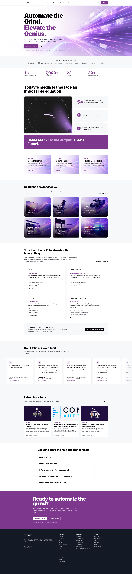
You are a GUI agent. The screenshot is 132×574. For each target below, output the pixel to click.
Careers (95, 540)
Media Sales (79, 544)
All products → (62, 561)
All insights (104, 401)
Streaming (61, 552)
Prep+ (60, 546)
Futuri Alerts (61, 557)
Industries (70, 2)
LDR (60, 554)
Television (78, 536)
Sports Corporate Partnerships (83, 548)
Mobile (60, 550)
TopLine (61, 536)
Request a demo (31, 46)
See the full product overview (95, 329)
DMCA (106, 567)
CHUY (60, 559)
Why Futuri (49, 2)
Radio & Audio (79, 538)
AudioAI (60, 542)
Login (98, 2)
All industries (103, 193)
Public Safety (79, 550)
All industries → (80, 552)
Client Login (96, 542)
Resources (78, 2)
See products (43, 46)
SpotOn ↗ (61, 540)
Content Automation (63, 544)
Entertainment (79, 546)
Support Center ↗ (98, 546)
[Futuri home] (27, 3)
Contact (95, 544)
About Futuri (96, 536)
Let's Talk (104, 2)
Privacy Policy (101, 567)
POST (60, 548)
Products (62, 2)
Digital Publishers (80, 542)
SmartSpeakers (62, 555)
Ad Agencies (79, 540)
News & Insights (97, 538)
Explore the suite (54, 518)
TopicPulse (61, 538)
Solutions (55, 2)
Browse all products (102, 261)
